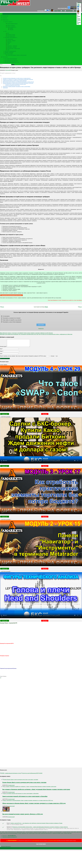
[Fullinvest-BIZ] (15, 5)
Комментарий (3, 346)
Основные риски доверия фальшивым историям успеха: (15, 84)
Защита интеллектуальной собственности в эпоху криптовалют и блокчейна (24, 796)
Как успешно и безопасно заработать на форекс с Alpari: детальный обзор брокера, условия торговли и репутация (36, 789)
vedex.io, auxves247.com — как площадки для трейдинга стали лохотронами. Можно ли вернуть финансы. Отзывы (36, 823)
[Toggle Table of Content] (1, 76)
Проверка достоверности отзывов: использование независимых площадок (18, 79)
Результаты (41, 328)
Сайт (1, 353)
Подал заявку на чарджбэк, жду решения (12, 320)
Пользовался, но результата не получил (11, 318)
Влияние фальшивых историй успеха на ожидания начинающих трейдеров (18, 83)
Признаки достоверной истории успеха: (12, 85)
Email (1, 351)
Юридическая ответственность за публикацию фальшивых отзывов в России (18, 81)
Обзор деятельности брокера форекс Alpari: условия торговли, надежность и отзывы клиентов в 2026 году (34, 803)
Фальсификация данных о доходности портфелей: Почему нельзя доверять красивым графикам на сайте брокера (26, 333)
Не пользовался (6, 316)
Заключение (5, 87)
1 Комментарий (11, 785)
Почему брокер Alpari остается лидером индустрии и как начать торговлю (24, 782)
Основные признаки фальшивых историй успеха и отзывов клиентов (16, 78)
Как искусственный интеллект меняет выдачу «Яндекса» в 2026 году (22, 814)
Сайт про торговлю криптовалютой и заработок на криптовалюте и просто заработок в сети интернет (24, 848)
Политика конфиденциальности (9, 837)
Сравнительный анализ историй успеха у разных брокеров (15, 80)
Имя (1, 348)
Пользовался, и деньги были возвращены (12, 322)
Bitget (46, 307)
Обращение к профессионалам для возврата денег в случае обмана (16, 86)
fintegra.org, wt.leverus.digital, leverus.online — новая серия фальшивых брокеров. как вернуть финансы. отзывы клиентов (40, 827)
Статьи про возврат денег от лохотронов (16, 55)
